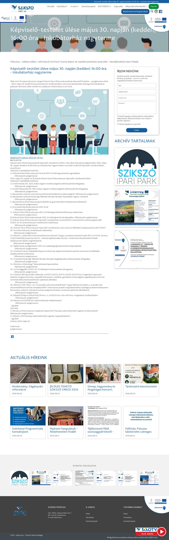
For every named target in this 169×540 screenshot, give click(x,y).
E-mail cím (121, 97)
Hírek (88, 514)
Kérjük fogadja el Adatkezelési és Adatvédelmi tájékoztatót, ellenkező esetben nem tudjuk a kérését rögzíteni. (135, 118)
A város (74, 6)
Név (118, 84)
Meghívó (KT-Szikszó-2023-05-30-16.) (26, 158)
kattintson (58, 517)
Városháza (61, 6)
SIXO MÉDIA (104, 6)
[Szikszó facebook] (158, 11)
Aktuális (50, 6)
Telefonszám (122, 90)
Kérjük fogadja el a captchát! (130, 124)
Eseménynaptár (89, 6)
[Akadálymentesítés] (156, 11)
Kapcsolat (118, 6)
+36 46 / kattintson (58, 515)
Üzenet (120, 103)
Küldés (136, 130)
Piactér (154, 6)
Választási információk (135, 6)
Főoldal (15, 62)
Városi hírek (29, 62)
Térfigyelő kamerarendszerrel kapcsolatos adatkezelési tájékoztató (132, 537)
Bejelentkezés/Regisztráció (135, 11)
